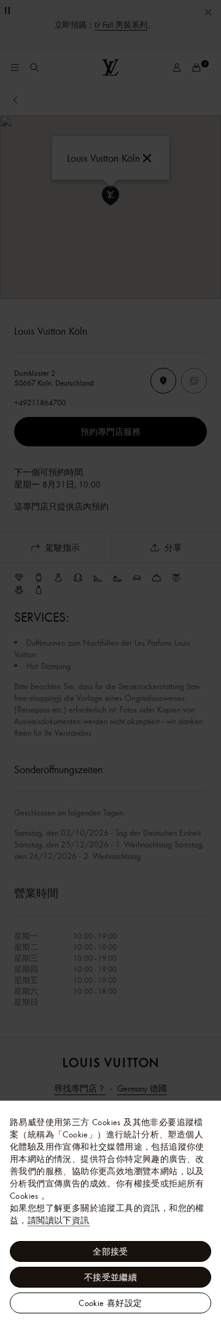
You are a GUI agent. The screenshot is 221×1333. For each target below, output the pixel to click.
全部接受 (110, 1251)
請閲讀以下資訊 (59, 1220)
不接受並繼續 (110, 1277)
